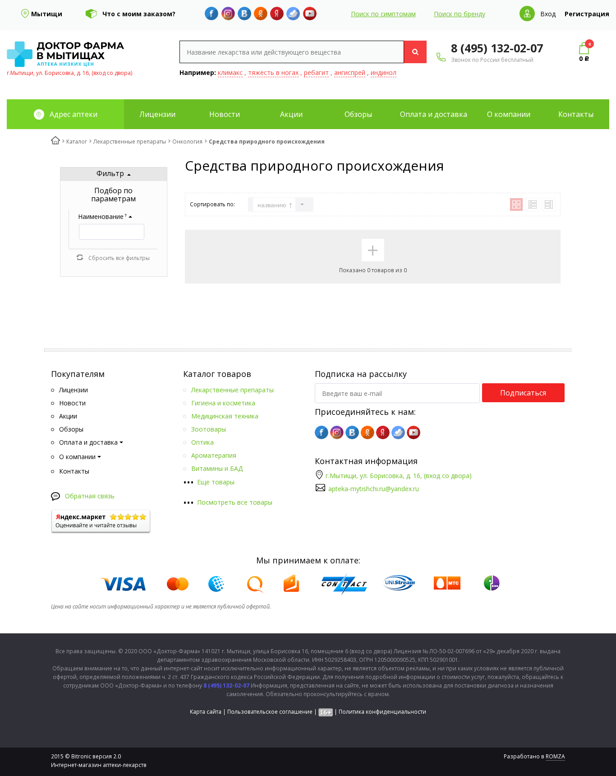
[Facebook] (211, 13)
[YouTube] (310, 13)
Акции (291, 114)
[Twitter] (293, 13)
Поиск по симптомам (383, 13)
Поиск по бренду (459, 13)
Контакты (575, 114)
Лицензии (157, 114)
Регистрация (587, 13)
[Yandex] (277, 13)
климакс (230, 72)
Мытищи (46, 13)
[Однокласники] (260, 13)
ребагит (316, 72)
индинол (383, 72)
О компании (508, 114)
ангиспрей (349, 72)
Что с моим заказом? (138, 13)
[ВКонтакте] (244, 13)
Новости (224, 114)
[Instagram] (228, 13)
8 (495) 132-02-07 (497, 48)
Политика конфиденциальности (382, 712)
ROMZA (555, 756)
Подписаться (523, 393)
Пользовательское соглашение (270, 712)
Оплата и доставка (433, 114)
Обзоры (358, 114)
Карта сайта (205, 712)
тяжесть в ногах (273, 72)
